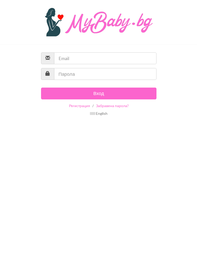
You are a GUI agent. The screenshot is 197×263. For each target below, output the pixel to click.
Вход (98, 93)
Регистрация (79, 106)
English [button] (101, 113)
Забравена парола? (112, 106)
